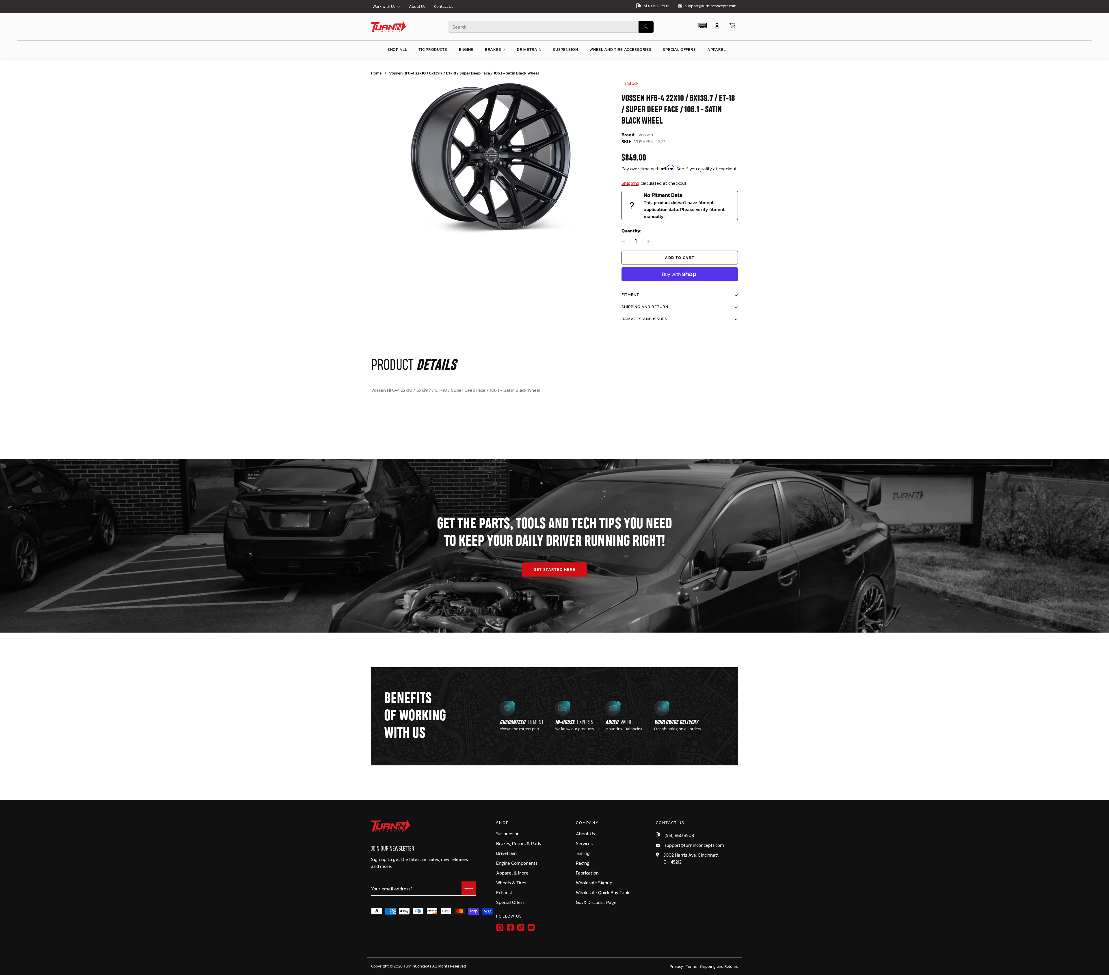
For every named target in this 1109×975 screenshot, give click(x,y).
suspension (565, 49)
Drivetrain (506, 853)
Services (584, 843)
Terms (691, 966)
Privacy (676, 966)
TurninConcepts (417, 966)
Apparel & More (512, 873)
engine (466, 49)
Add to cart (679, 258)
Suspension (508, 833)
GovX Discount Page (596, 902)
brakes (493, 49)
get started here (554, 569)
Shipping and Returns (718, 966)
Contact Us (443, 6)
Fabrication (587, 873)
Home (376, 73)
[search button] (646, 27)
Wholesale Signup (594, 882)
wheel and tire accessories (620, 49)
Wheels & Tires (511, 882)
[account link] (717, 26)
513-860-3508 (656, 6)
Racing (582, 863)
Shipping (630, 183)
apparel (716, 49)
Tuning (583, 853)
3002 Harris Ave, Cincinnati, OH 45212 (691, 858)
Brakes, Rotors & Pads (518, 843)
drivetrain (529, 49)
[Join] (469, 888)
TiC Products (432, 49)
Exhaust (504, 892)
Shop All (397, 49)
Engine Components (516, 863)
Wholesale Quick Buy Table (603, 892)
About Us (417, 6)
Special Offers (510, 902)
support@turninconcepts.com (710, 6)
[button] (702, 25)
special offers (679, 49)
